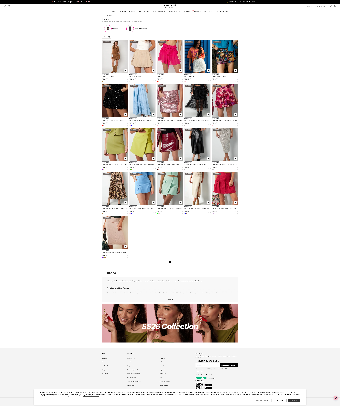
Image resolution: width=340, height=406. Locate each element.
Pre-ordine (162, 366)
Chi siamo (104, 358)
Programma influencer (133, 366)
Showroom (105, 373)
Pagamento (163, 370)
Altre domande (164, 385)
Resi (161, 377)
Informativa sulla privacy (133, 373)
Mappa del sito (131, 385)
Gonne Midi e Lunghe (140, 28)
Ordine (161, 362)
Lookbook (105, 366)
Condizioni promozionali (134, 381)
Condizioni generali (132, 370)
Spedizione (163, 373)
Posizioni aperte (131, 377)
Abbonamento (131, 358)
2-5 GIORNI (106, 74)
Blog (103, 370)
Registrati (162, 358)
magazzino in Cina (165, 381)
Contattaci (105, 362)
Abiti (108, 16)
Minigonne (115, 28)
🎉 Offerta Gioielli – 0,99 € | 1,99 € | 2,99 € (63, 2)
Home (104, 16)
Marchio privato (131, 362)
